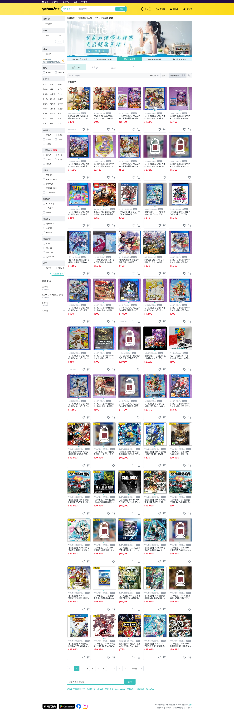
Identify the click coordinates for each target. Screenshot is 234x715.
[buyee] (53, 61)
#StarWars (150, 689)
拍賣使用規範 (178, 707)
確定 (59, 41)
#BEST (100, 689)
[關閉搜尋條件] (74, 9)
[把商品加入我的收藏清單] (83, 129)
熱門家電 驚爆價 (179, 59)
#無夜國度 (109, 689)
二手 (132, 67)
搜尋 (130, 681)
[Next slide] (89, 98)
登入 (146, 9)
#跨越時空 (91, 689)
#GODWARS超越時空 (76, 689)
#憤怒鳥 (130, 689)
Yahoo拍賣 (51, 9)
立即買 (95, 67)
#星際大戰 (140, 689)
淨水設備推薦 (129, 59)
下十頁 (134, 668)
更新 (190, 704)
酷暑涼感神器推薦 (104, 59)
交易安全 (189, 707)
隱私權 (168, 707)
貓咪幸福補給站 (154, 59)
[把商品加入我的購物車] (88, 129)
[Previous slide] (69, 98)
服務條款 (160, 707)
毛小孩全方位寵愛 (79, 59)
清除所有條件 (58, 273)
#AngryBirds (120, 689)
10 (125, 668)
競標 (113, 67)
